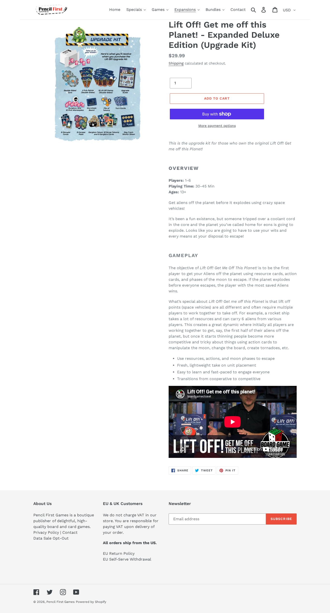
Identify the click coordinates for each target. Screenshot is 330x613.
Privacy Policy (46, 532)
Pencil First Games (60, 602)
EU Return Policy (119, 553)
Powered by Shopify (91, 602)
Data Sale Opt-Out (51, 538)
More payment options (217, 126)
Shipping (176, 63)
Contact (70, 532)
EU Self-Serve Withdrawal (127, 559)
